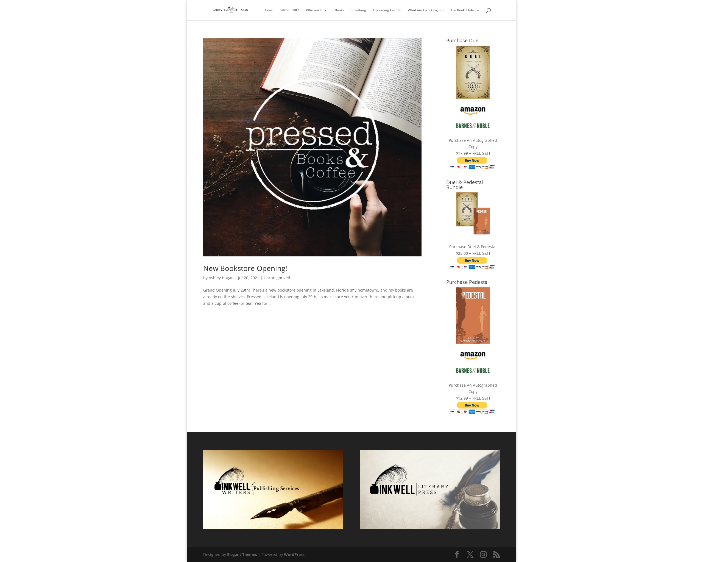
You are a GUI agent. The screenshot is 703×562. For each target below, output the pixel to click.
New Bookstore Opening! (245, 268)
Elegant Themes (242, 554)
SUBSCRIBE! (289, 10)
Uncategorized (277, 277)
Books (339, 10)
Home (268, 10)
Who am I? (314, 10)
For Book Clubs (463, 10)
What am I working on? (426, 10)
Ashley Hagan (221, 277)
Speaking (359, 10)
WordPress (294, 554)
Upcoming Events (387, 10)
